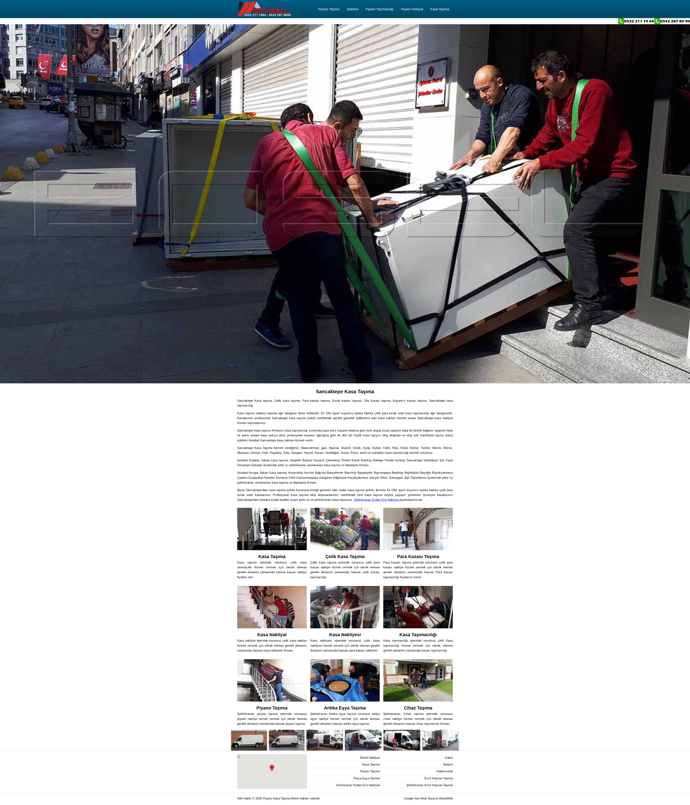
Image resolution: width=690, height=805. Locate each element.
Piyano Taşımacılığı (379, 9)
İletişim (448, 764)
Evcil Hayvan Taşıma (438, 778)
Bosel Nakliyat (370, 757)
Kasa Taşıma (440, 9)
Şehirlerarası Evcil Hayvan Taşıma (429, 785)
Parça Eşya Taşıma (366, 778)
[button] (272, 768)
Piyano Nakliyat (412, 9)
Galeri (449, 757)
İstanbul (352, 9)
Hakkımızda (445, 771)
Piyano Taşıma (328, 9)
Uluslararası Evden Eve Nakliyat (358, 785)
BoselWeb (446, 798)
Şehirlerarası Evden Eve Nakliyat (376, 500)
